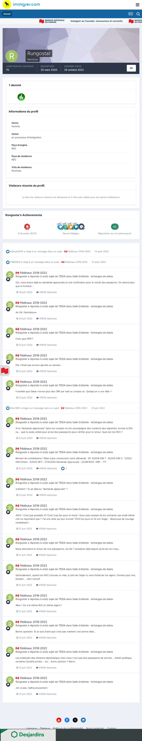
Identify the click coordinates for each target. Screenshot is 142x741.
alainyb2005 (16, 251)
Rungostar (21, 276)
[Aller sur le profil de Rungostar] (10, 275)
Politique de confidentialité (68, 728)
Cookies (111, 728)
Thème (44, 728)
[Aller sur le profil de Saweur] (21, 97)
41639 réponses (48, 292)
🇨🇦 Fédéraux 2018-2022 (77, 251)
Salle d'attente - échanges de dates (92, 276)
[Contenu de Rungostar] (131, 68)
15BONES (15, 262)
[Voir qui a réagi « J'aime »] (63, 468)
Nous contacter (95, 728)
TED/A (62, 276)
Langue (30, 728)
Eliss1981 (15, 408)
